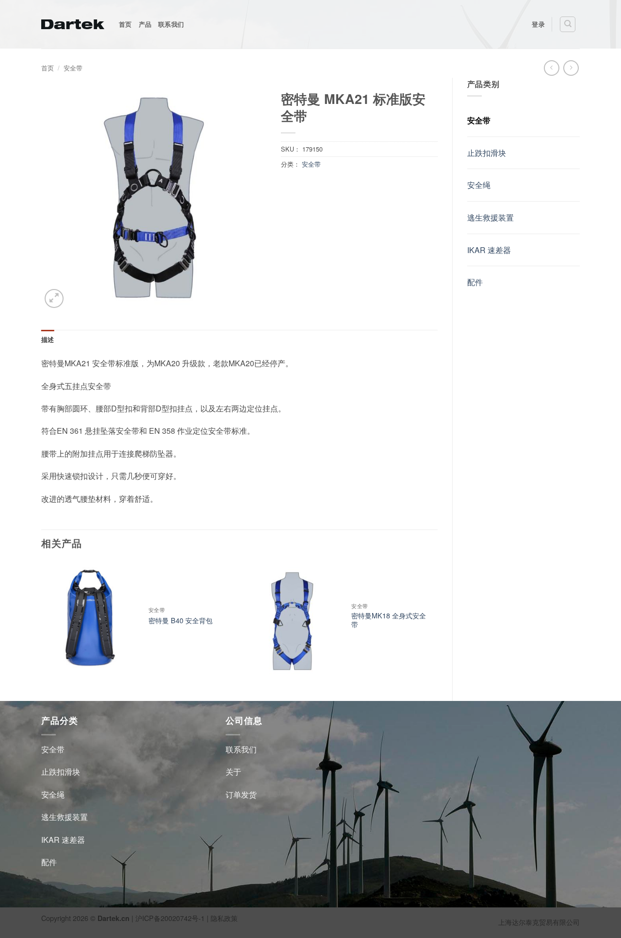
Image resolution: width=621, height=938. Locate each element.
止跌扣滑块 (486, 152)
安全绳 (478, 184)
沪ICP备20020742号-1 (170, 918)
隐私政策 (224, 918)
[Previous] (41, 622)
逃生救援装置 (490, 217)
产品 (145, 24)
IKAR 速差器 (489, 250)
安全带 (73, 67)
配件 (475, 282)
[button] (54, 298)
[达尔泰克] (72, 24)
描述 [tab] (47, 339)
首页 (125, 24)
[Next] (437, 622)
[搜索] (567, 24)
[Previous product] (570, 67)
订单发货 (241, 794)
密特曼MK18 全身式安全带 (388, 620)
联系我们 (171, 24)
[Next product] (551, 67)
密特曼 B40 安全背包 (180, 620)
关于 (233, 771)
